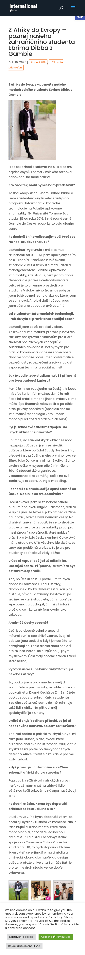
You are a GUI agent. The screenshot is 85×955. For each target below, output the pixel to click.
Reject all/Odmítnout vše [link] (24, 946)
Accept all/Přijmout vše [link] (56, 937)
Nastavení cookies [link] (21, 937)
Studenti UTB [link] (38, 62)
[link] (23, 8)
